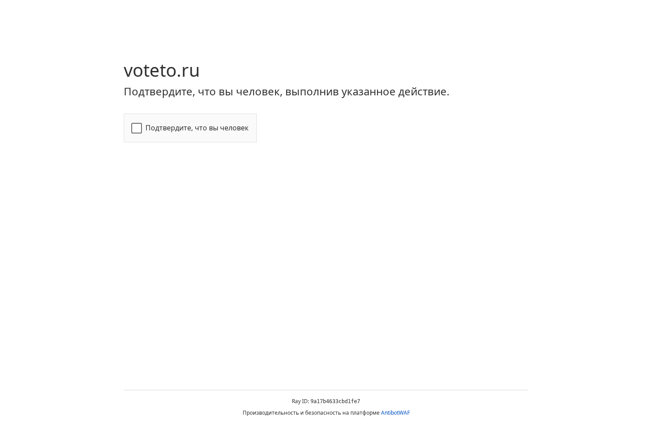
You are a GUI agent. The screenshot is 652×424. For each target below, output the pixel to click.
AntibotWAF (395, 412)
